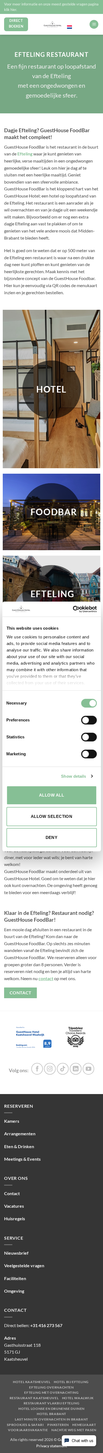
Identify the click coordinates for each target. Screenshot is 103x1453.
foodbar (53, 512)
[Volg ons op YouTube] (88, 1069)
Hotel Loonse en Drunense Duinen (51, 1409)
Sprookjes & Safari (25, 1425)
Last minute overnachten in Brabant (51, 1419)
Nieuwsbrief (16, 1252)
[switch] (89, 720)
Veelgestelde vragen (24, 1265)
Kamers (11, 1121)
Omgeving (14, 1290)
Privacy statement (51, 1445)
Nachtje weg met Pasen (73, 1430)
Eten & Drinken (19, 1146)
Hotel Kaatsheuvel (31, 1382)
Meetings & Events (22, 1159)
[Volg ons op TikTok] (63, 1069)
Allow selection (52, 816)
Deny (52, 837)
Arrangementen (19, 1133)
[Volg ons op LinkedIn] (76, 1069)
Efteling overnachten (51, 1387)
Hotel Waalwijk (78, 1398)
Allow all (51, 795)
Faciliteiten (15, 1278)
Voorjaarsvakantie (28, 1430)
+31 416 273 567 (46, 1325)
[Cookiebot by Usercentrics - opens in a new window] (73, 609)
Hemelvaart (84, 1425)
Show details (73, 776)
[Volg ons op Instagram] (50, 1069)
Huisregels (14, 1218)
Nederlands (76, 21)
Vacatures (14, 1206)
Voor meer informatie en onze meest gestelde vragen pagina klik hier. (51, 7)
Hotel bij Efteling (71, 1382)
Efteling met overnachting (51, 1393)
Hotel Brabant (51, 1414)
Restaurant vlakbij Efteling (52, 1403)
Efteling (24, 153)
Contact (12, 1193)
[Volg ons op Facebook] (37, 1069)
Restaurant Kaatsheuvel (34, 1398)
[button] (94, 24)
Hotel (51, 389)
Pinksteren (58, 1425)
